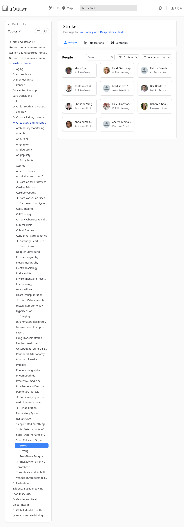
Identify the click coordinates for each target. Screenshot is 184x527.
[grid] (117, 99)
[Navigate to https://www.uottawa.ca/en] (14, 8)
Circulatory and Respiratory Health (102, 32)
